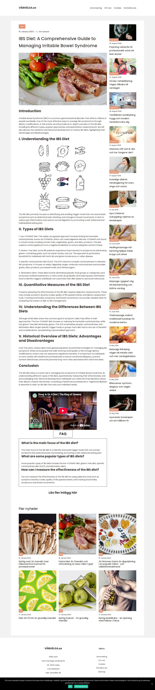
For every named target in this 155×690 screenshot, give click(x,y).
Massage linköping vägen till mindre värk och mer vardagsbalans (122, 353)
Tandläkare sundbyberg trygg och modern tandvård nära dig (122, 118)
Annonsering (96, 8)
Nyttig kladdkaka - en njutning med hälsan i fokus (115, 619)
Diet (22, 26)
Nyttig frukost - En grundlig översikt (73, 619)
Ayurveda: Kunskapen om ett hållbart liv (121, 419)
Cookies (117, 8)
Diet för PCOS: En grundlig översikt (37, 618)
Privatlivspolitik (81, 686)
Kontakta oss (130, 8)
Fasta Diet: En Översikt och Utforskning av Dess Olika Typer (76, 562)
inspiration (114, 40)
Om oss (107, 8)
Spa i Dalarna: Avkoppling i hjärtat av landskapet (121, 217)
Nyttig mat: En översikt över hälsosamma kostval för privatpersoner (34, 564)
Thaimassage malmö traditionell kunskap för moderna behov (122, 319)
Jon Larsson (44, 31)
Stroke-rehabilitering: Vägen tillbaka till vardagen (121, 84)
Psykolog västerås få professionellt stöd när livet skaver (121, 50)
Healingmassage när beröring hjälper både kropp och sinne (121, 251)
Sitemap (101, 672)
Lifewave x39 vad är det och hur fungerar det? (122, 150)
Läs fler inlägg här (63, 492)
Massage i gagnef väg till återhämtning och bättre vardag (121, 285)
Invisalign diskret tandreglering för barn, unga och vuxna (121, 183)
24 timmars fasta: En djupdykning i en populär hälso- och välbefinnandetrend (117, 564)
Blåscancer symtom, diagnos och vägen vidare (120, 387)
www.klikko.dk (55, 673)
